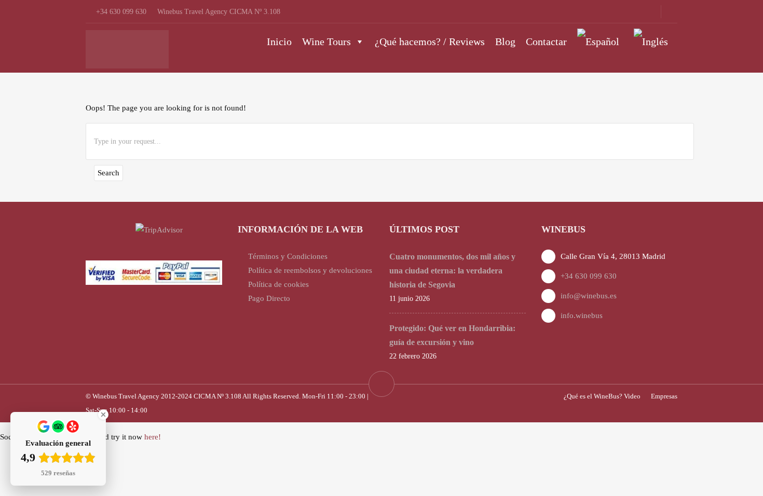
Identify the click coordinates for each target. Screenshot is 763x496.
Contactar (546, 41)
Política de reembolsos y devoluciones (310, 270)
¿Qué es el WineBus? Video (602, 396)
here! (152, 437)
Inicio (279, 41)
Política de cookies (278, 284)
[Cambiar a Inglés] (653, 41)
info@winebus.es (589, 296)
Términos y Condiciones (288, 256)
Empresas (664, 396)
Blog (505, 41)
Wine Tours (326, 41)
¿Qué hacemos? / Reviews (430, 41)
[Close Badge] (103, 414)
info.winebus (582, 315)
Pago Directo (269, 298)
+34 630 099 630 (589, 276)
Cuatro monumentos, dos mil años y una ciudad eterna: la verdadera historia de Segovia (452, 270)
